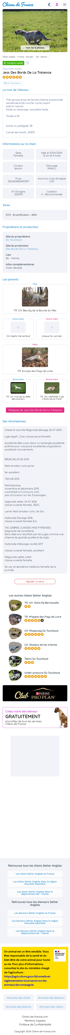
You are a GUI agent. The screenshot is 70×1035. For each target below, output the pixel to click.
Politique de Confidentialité (35, 1024)
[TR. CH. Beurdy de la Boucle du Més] (35, 296)
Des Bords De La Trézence (22, 249)
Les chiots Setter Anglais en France (35, 873)
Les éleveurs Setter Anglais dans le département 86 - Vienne (35, 932)
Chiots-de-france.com (35, 1016)
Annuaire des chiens (51, 1006)
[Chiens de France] (18, 4)
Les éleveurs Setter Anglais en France (35, 913)
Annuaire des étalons (18, 1006)
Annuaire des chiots (18, 997)
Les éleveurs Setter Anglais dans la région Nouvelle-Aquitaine (35, 922)
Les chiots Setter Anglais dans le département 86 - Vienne (35, 892)
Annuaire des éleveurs (51, 997)
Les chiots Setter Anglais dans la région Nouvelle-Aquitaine (35, 882)
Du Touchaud (13, 83)
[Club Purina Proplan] (35, 693)
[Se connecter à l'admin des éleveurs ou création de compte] (57, 4)
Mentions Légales (35, 1020)
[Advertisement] (35, 756)
